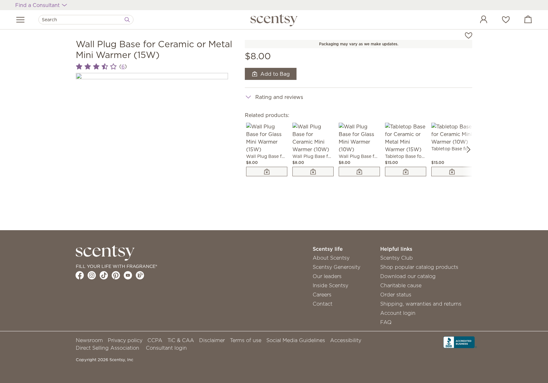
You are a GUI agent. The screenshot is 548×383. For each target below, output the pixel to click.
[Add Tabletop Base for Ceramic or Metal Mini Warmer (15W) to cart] (405, 171)
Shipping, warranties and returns (420, 303)
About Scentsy (331, 257)
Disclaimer (212, 340)
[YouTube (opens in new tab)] (128, 275)
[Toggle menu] (20, 20)
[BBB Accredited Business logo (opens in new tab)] (460, 341)
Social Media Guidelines (295, 340)
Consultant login (166, 347)
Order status (395, 294)
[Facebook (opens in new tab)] (80, 275)
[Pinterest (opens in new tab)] (116, 275)
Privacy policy (125, 340)
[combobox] (86, 19)
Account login (397, 312)
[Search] (127, 19)
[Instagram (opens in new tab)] (92, 275)
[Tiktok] (104, 275)
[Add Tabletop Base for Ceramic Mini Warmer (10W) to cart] (452, 171)
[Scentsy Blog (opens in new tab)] (140, 275)
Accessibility (345, 340)
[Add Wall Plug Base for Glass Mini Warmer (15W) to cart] (266, 171)
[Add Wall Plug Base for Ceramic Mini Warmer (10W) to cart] (313, 171)
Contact (322, 303)
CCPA (154, 340)
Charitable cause (400, 285)
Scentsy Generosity (336, 266)
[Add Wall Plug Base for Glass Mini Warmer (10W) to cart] (359, 171)
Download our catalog (408, 276)
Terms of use (245, 340)
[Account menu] (477, 20)
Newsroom (89, 340)
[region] (152, 149)
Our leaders (327, 276)
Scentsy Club (396, 257)
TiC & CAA (180, 340)
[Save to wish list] (468, 35)
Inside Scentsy (330, 285)
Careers (322, 294)
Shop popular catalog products (419, 266)
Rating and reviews (279, 97)
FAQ (386, 322)
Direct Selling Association (107, 347)
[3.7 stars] (96, 66)
